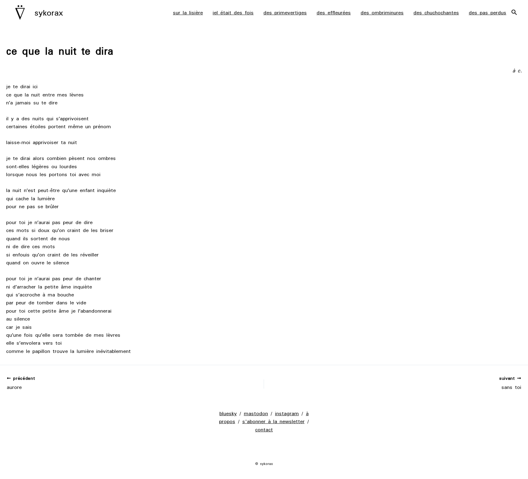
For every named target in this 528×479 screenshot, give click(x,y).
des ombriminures (382, 12)
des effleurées (334, 12)
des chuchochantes (436, 12)
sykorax (49, 12)
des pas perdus (487, 12)
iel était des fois (233, 12)
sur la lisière (188, 12)
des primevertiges (285, 12)
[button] (514, 12)
